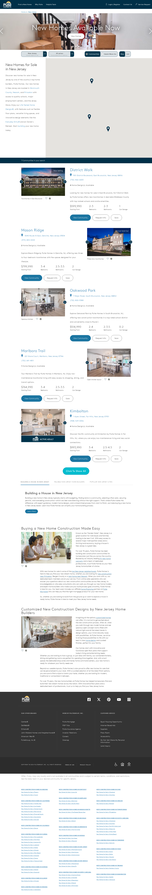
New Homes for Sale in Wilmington (68, 885)
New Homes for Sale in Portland (105, 803)
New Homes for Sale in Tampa (29, 858)
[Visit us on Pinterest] (108, 700)
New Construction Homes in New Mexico (73, 861)
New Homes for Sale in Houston (105, 857)
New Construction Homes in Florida (34, 834)
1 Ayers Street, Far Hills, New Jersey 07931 (91, 416)
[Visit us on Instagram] (129, 700)
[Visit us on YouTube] (119, 700)
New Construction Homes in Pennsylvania (111, 809)
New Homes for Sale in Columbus (105, 795)
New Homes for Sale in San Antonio (106, 859)
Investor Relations (70, 733)
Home (23, 12)
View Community (80, 218)
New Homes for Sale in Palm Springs (31, 811)
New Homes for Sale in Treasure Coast (31, 861)
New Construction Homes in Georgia (34, 867)
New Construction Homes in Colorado (35, 825)
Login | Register (114, 4)
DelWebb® (25, 725)
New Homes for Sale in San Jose (30, 819)
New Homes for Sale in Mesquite (68, 841)
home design (91, 640)
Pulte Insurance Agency (72, 729)
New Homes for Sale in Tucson (29, 795)
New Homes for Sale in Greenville (105, 829)
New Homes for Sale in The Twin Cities (69, 829)
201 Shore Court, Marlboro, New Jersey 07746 (44, 356)
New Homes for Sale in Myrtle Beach (106, 834)
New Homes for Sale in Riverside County (32, 814)
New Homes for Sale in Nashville (105, 843)
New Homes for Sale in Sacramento (31, 817)
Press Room (105, 733)
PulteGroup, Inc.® (28, 740)
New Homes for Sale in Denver (29, 828)
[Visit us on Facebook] (89, 700)
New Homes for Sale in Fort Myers (30, 839)
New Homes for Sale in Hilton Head (106, 831)
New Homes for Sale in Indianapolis (31, 889)
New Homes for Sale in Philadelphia (106, 812)
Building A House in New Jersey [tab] (35, 482)
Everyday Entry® (13, 122)
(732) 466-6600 (77, 180)
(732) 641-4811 (27, 360)
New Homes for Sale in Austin (104, 851)
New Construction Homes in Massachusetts (74, 809)
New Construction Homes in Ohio (108, 789)
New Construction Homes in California (35, 801)
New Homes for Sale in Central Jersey (69, 855)
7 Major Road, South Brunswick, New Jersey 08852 (94, 296)
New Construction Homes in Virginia (109, 865)
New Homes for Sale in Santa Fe (67, 866)
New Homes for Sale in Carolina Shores (69, 875)
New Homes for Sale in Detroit (67, 821)
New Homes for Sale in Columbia (105, 823)
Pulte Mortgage (69, 722)
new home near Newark (77, 576)
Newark (16, 92)
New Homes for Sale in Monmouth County (70, 849)
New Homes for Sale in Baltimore (68, 801)
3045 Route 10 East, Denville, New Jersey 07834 (45, 236)
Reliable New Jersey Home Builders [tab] (69, 482)
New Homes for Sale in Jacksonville (31, 842)
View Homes (76, 36)
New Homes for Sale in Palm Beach (31, 853)
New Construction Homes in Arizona (34, 789)
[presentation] (1, 31)
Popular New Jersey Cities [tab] (101, 482)
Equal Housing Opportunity (111, 722)
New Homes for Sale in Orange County (31, 809)
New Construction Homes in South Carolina (112, 818)
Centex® (24, 722)
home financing (87, 589)
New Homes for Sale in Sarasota (30, 855)
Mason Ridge (32, 230)
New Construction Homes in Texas (108, 849)
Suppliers (104, 729)
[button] (25, 4)
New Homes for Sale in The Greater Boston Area (72, 812)
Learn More (31, 511)
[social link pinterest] (50, 199)
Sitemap (66, 740)
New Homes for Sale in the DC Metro (69, 803)
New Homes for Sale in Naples (29, 847)
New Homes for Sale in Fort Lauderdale (32, 837)
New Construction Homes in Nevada (72, 835)
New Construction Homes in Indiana (34, 887)
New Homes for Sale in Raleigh (67, 883)
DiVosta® (25, 729)
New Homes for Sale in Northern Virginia (107, 868)
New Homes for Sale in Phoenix (29, 792)
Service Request (144, 4)
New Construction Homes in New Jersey (73, 847)
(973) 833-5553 (28, 240)
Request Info (101, 218)
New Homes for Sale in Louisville (68, 792)
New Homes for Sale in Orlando (30, 850)
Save (116, 218)
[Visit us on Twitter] (99, 700)
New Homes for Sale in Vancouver (105, 879)
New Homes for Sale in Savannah (30, 872)
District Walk (81, 169)
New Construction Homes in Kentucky (72, 789)
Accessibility (105, 736)
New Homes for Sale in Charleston (105, 821)
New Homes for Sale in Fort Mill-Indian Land (108, 826)
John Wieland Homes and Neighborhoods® (38, 733)
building (21, 126)
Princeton (28, 92)
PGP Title (66, 725)
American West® (27, 736)
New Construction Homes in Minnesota (73, 827)
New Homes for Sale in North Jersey (69, 852)
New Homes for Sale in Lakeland (30, 845)
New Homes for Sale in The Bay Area (31, 803)
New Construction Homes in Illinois (34, 878)
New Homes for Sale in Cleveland (105, 792)
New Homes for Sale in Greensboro (68, 880)
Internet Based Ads (108, 725)
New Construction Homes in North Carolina (75, 872)
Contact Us (127, 4)
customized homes (103, 617)
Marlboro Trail (33, 350)
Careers (66, 736)
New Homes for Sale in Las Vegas (68, 838)
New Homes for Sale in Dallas (104, 854)
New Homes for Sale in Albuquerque (69, 863)
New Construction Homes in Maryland (73, 798)
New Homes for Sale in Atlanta (29, 869)
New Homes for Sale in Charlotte (68, 877)
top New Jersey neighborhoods (84, 571)
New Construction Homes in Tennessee (110, 840)
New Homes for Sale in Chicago (30, 881)
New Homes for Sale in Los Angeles (31, 806)
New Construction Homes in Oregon (109, 801)
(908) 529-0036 (77, 421)
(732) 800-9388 (77, 300)
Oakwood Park (83, 290)
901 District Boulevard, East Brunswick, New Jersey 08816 (98, 175)
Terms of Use (69, 765)
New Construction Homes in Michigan (72, 818)
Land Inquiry (105, 746)
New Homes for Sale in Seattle (104, 877)
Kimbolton (79, 411)
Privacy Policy (85, 765)
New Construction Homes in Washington (111, 874)
